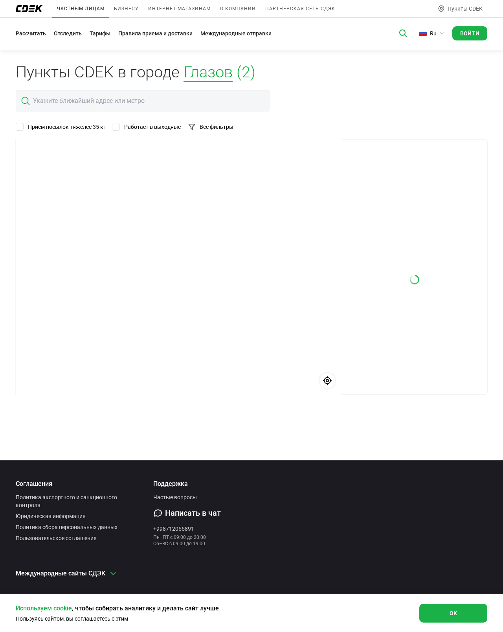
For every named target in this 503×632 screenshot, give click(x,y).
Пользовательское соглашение (56, 538)
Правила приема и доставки (155, 33)
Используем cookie (44, 608)
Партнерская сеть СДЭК (300, 8)
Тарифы (100, 33)
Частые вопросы (175, 497)
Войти (470, 33)
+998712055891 (173, 529)
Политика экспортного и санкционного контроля (66, 501)
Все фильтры (216, 127)
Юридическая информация (51, 516)
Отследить (68, 33)
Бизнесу (126, 8)
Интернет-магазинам (179, 8)
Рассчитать (31, 33)
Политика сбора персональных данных (66, 527)
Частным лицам (81, 8)
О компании (238, 8)
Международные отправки (236, 33)
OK (453, 613)
